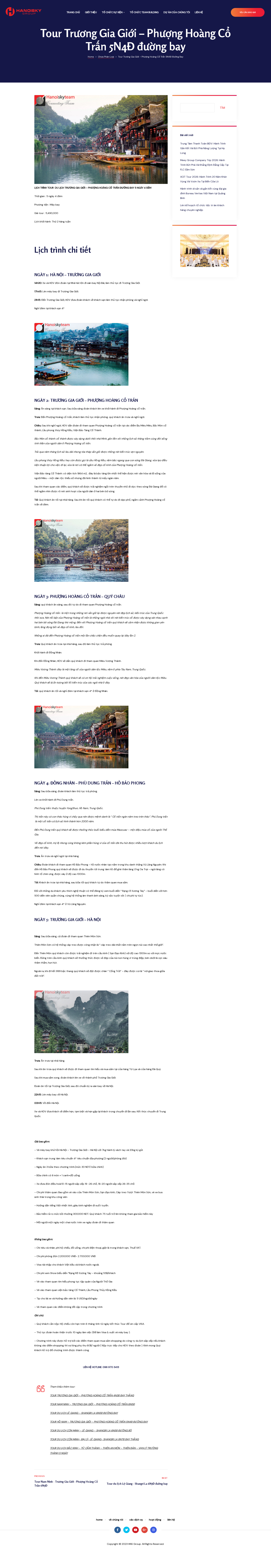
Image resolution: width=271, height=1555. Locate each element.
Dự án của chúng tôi (177, 12)
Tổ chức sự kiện (112, 12)
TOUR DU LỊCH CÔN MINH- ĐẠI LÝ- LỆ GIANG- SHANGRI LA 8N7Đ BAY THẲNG (94, 1439)
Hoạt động (155, 1519)
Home (99, 1519)
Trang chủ (73, 12)
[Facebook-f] (117, 1530)
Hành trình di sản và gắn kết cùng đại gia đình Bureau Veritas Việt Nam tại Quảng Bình (203, 193)
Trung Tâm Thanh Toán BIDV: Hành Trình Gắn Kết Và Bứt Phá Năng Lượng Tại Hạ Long (203, 148)
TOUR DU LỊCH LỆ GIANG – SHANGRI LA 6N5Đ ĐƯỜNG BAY (84, 1413)
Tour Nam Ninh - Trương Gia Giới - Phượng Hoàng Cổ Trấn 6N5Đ (66, 1481)
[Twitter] (126, 1530)
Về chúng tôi (116, 1519)
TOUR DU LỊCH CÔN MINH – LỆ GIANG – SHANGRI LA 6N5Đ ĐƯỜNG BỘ (91, 1430)
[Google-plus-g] (144, 1530)
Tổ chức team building (144, 12)
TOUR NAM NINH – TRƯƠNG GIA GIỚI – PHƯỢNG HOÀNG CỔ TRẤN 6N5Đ (92, 1404)
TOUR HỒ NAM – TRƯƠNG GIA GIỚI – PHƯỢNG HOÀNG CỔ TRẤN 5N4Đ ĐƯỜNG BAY (99, 1421)
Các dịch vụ (136, 1519)
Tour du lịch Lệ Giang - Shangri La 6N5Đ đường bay (135, 1481)
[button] (248, 12)
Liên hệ (199, 12)
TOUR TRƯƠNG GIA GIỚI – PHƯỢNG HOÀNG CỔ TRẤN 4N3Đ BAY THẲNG (92, 1395)
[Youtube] (135, 1530)
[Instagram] (153, 1530)
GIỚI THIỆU (91, 12)
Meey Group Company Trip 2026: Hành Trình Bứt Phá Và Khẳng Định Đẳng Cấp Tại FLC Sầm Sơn (204, 165)
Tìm (222, 107)
